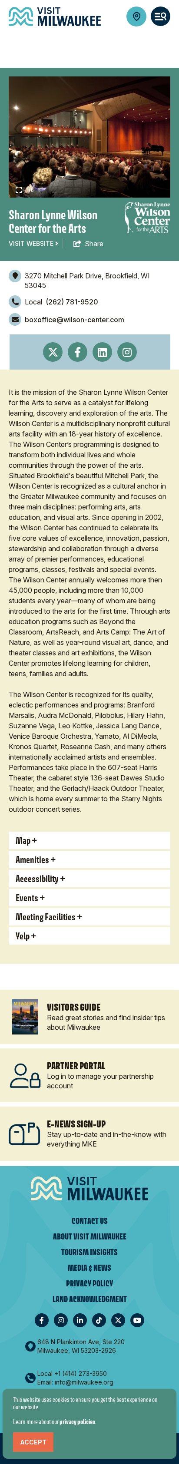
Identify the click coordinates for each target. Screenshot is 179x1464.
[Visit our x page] (118, 1320)
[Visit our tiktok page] (99, 1320)
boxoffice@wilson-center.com (74, 319)
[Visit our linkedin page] (80, 1320)
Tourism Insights (89, 1252)
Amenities (32, 859)
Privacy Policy (89, 1284)
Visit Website (32, 243)
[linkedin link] (102, 352)
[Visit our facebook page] (42, 1320)
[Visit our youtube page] (137, 1320)
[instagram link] (127, 352)
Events (27, 897)
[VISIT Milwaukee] (55, 16)
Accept (33, 1442)
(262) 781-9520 (72, 301)
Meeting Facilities (46, 916)
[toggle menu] (160, 16)
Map (23, 840)
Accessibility (37, 878)
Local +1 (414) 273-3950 (72, 1373)
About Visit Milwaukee (89, 1237)
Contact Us (90, 1221)
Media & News (89, 1268)
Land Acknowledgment (90, 1299)
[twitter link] (53, 352)
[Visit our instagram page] (61, 1320)
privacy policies (77, 1421)
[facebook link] (77, 352)
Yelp (23, 936)
